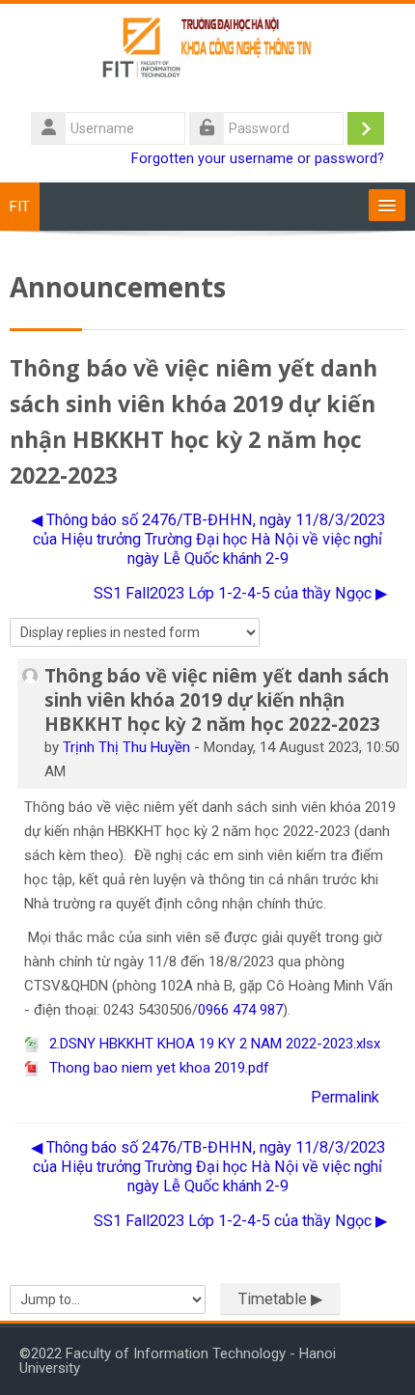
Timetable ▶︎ (280, 1299)
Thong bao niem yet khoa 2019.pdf (157, 1067)
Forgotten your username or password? (257, 159)
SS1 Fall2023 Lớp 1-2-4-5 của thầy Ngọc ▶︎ (240, 593)
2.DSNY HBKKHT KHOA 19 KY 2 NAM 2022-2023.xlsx (212, 1043)
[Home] (208, 55)
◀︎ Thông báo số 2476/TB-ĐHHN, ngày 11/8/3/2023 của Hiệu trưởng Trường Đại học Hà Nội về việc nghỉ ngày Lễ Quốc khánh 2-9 (208, 539)
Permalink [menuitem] (345, 1097)
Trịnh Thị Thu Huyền (126, 747)
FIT (20, 206)
